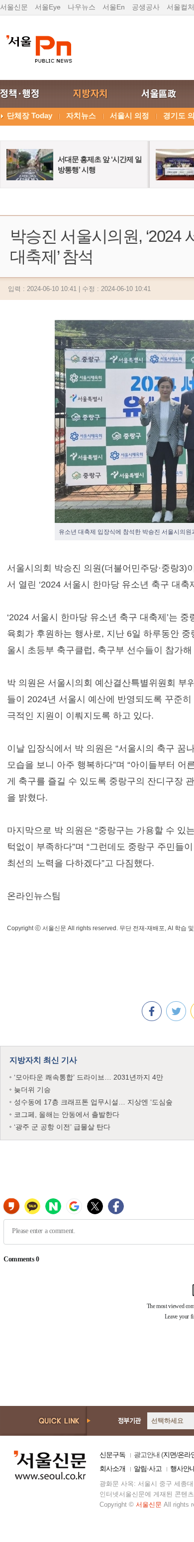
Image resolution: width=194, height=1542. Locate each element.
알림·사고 (148, 1468)
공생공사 (146, 7)
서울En (113, 7)
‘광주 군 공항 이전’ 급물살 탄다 (62, 1127)
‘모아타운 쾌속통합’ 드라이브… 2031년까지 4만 (88, 1077)
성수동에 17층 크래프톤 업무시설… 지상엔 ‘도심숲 (93, 1102)
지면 (169, 1455)
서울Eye (48, 7)
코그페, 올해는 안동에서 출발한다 (66, 1114)
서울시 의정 (129, 115)
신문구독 (112, 1455)
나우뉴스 (82, 7)
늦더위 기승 (32, 1090)
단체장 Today (29, 115)
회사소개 (112, 1468)
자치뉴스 (81, 115)
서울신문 (14, 7)
